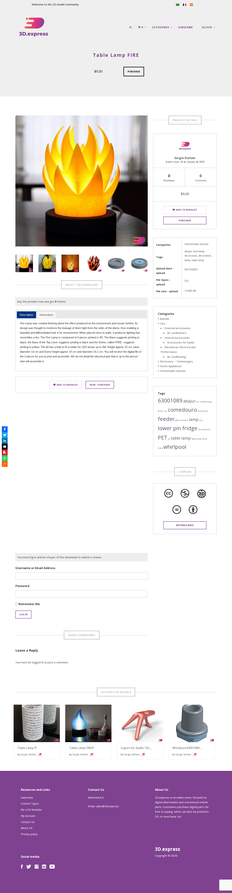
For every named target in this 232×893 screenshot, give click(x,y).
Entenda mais (185, 525)
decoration (204, 255)
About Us (26, 828)
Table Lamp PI (27, 748)
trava (160, 448)
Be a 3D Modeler (31, 809)
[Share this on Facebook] (5, 429)
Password (22, 586)
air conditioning (203, 401)
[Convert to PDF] (5, 452)
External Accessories (177, 328)
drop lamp (203, 411)
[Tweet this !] (5, 435)
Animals (164, 318)
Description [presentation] (26, 314)
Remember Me (29, 604)
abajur (188, 251)
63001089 (170, 400)
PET (162, 437)
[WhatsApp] (5, 458)
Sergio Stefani (184, 158)
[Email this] (5, 446)
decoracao (191, 255)
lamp (187, 260)
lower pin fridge (177, 428)
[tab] (26, 314)
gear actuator (181, 420)
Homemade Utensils (196, 244)
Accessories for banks (180, 342)
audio (160, 411)
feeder (166, 419)
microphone (204, 429)
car (165, 411)
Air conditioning (176, 356)
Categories (160, 27)
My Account (28, 816)
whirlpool (174, 446)
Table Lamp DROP (81, 748)
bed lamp (198, 251)
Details (47, 721)
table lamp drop (199, 439)
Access (207, 27)
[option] (81, 181)
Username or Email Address (35, 568)
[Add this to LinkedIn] (5, 441)
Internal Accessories (177, 337)
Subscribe (185, 27)
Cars (162, 323)
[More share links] (5, 464)
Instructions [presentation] (46, 314)
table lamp (198, 260)
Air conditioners (177, 333)
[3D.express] (33, 27)
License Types (30, 803)
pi (169, 439)
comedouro (182, 409)
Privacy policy (29, 834)
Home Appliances (171, 366)
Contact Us (28, 822)
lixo (201, 420)
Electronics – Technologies (176, 361)
